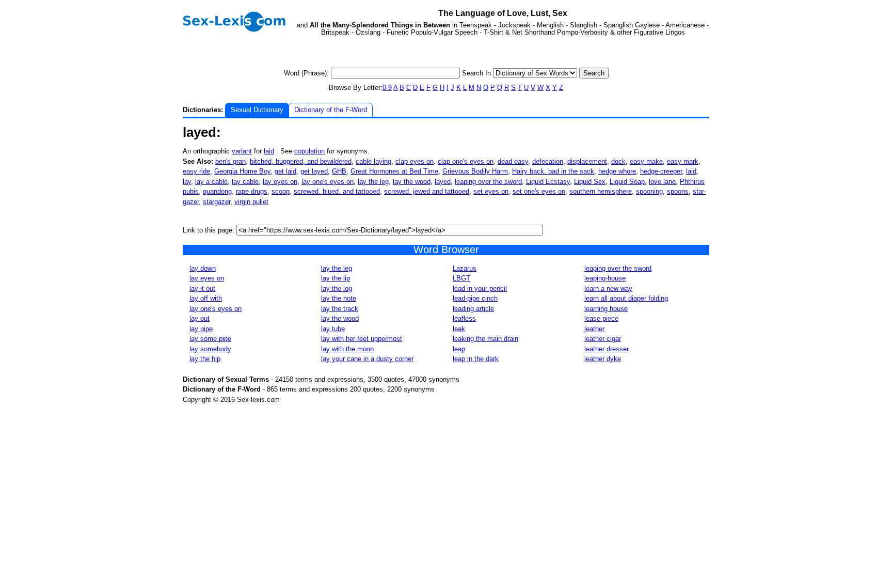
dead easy (513, 161)
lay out (199, 318)
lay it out (202, 288)
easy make (646, 161)
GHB (339, 171)
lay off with (205, 298)
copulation (309, 151)
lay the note (338, 298)
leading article (473, 309)
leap (459, 349)
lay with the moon (347, 349)
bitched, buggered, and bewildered (301, 161)
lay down (202, 268)
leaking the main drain (485, 338)
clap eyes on (414, 161)
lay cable (245, 181)
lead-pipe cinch (475, 298)
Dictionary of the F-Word (330, 110)
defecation (547, 161)
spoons (678, 191)
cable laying (373, 161)
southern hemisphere (600, 191)
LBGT (461, 278)
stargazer (216, 202)
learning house (606, 309)
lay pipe (201, 329)
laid (269, 151)
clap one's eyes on (465, 161)
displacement (587, 161)
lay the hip (204, 359)
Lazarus (464, 268)
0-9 (387, 87)
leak (459, 329)
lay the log (336, 288)
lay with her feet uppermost (361, 338)
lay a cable (211, 181)
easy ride (196, 171)
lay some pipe (210, 338)
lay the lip (335, 278)
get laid (285, 171)
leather (594, 329)
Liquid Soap (627, 181)
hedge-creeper (661, 171)
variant (242, 151)
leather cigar (602, 338)
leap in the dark (476, 359)
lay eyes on (280, 181)
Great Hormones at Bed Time (394, 171)
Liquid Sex (590, 181)
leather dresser (606, 349)
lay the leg (373, 181)
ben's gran (230, 161)
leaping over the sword (488, 181)
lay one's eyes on (327, 181)
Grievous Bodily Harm (475, 171)
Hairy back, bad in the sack (553, 171)
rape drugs (251, 191)
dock (618, 161)
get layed (314, 171)
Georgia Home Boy (242, 171)
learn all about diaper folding (626, 298)
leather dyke (602, 359)
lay (187, 181)
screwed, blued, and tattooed (337, 191)
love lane (662, 181)
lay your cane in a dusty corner (367, 359)
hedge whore (617, 171)
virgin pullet (251, 202)
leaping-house (605, 278)
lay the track (339, 309)
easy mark (682, 161)
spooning (649, 191)
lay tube (333, 329)
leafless (464, 318)
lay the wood (412, 181)
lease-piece (601, 318)
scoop (281, 191)
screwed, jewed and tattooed (426, 191)
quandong (217, 191)
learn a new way (608, 288)
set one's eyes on (539, 191)
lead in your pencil (480, 288)
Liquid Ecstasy (548, 181)
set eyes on (490, 191)
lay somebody (210, 349)
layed (443, 181)
